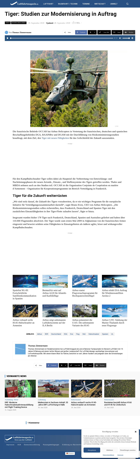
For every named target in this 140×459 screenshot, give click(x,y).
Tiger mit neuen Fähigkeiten (55, 138)
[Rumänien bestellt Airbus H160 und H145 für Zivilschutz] (119, 388)
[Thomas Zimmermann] (7, 32)
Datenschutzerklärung (108, 455)
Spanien (105, 334)
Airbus (39, 334)
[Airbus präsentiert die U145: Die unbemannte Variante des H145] (85, 311)
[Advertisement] (70, 160)
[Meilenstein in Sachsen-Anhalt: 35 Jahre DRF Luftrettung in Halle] (53, 388)
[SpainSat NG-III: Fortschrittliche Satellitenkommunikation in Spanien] (25, 281)
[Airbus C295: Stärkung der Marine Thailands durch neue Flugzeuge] (114, 311)
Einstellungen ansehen (128, 450)
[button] (136, 432)
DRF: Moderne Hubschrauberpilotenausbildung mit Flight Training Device (19, 404)
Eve (71, 334)
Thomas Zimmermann (21, 32)
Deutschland (56, 334)
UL (112, 334)
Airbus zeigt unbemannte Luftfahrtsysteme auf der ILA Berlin (54, 323)
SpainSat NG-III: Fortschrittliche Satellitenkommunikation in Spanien (24, 294)
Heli (83, 334)
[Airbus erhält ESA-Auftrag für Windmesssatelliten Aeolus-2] (114, 281)
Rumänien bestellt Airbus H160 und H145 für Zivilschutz (118, 403)
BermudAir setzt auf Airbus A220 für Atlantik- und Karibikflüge (54, 293)
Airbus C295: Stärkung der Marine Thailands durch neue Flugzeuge (114, 323)
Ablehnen (109, 450)
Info (8, 23)
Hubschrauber (19, 23)
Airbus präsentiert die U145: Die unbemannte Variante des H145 (83, 323)
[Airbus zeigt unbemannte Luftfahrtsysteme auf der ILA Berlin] (55, 311)
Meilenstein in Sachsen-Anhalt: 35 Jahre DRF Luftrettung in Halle (53, 403)
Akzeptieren (92, 450)
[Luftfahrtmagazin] (26, 3)
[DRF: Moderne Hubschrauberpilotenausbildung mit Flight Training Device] (20, 388)
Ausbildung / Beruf (11, 400)
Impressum (120, 455)
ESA (65, 334)
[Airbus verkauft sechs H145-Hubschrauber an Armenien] (25, 311)
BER (46, 334)
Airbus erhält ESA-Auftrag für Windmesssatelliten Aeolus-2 (114, 293)
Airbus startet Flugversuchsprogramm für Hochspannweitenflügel (85, 293)
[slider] (61, 38)
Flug (77, 334)
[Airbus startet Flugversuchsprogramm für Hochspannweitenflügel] (85, 281)
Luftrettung (42, 400)
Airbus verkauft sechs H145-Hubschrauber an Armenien (23, 323)
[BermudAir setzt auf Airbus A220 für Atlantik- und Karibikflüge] (55, 281)
